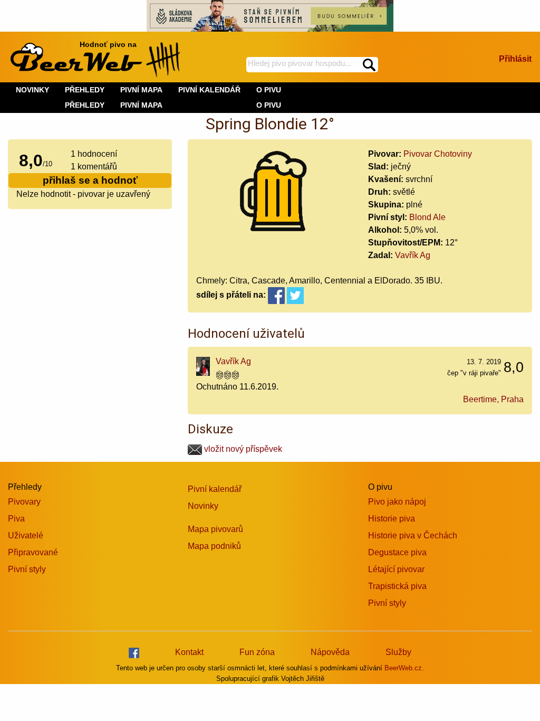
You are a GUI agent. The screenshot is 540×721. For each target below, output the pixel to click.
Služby (398, 652)
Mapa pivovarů (215, 529)
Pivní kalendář (215, 489)
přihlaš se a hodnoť (90, 180)
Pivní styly (27, 569)
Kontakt (189, 652)
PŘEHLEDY (84, 105)
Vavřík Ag (412, 255)
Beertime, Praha (493, 399)
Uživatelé (25, 535)
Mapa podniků (214, 546)
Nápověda (330, 652)
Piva (16, 518)
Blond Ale (427, 217)
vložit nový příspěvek (242, 448)
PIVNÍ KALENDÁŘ (209, 90)
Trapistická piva (397, 586)
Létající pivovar (396, 569)
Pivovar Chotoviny (437, 153)
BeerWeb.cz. (404, 668)
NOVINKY (32, 90)
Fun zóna (257, 652)
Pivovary (24, 501)
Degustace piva (397, 552)
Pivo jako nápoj (397, 501)
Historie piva (391, 518)
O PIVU (268, 105)
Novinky (203, 505)
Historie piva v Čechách (412, 535)
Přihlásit (515, 58)
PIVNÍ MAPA (141, 105)
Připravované (33, 552)
